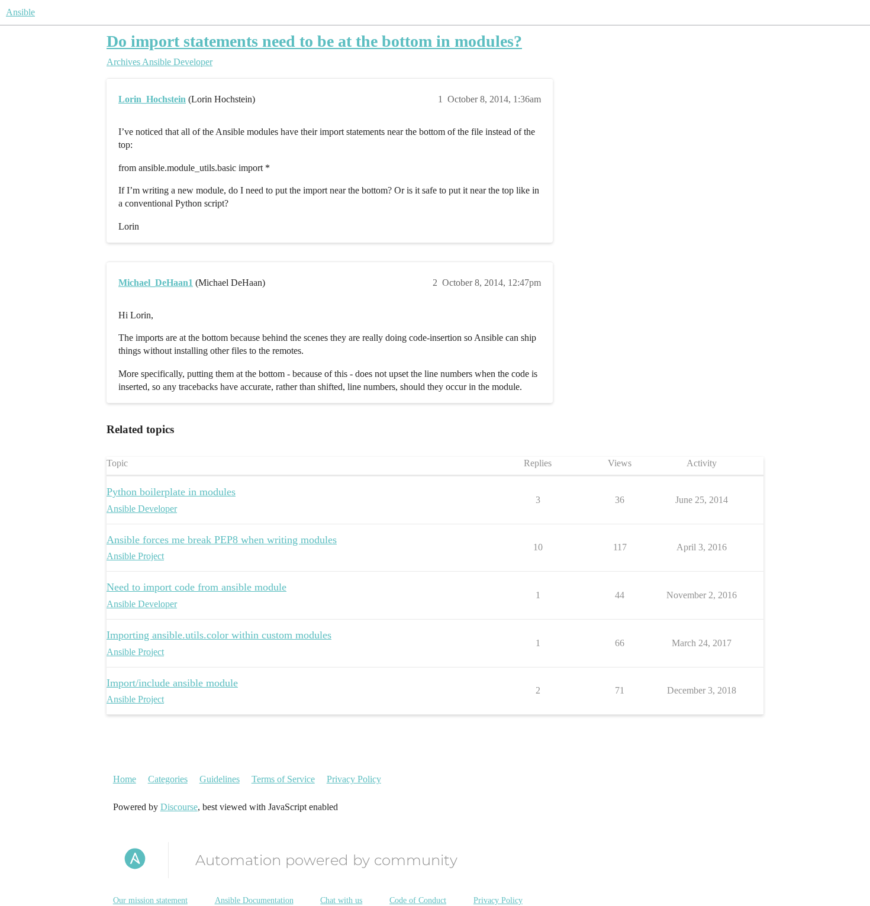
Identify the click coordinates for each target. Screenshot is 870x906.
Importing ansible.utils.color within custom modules (219, 635)
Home (124, 779)
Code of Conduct (417, 900)
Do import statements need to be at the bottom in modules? (314, 41)
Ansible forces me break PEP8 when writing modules (222, 540)
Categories (168, 779)
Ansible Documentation (254, 900)
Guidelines (219, 779)
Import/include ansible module (172, 683)
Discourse (179, 807)
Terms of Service (283, 779)
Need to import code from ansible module (196, 587)
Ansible (20, 12)
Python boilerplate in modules (171, 492)
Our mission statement (150, 900)
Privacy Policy (354, 779)
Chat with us (341, 900)
